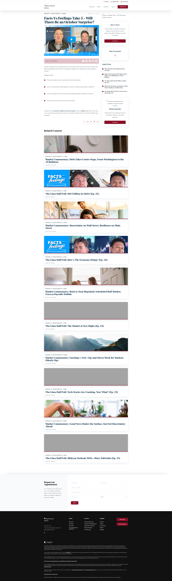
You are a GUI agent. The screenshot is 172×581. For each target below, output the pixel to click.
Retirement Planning (89, 525)
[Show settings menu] (95, 55)
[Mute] (92, 55)
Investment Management (90, 523)
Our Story (71, 523)
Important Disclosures (54, 561)
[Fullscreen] (97, 55)
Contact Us (115, 41)
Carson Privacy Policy (48, 574)
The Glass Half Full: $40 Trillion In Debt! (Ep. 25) (72, 193)
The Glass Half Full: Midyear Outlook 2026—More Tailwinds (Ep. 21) (82, 458)
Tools (113, 6)
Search (106, 1)
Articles (102, 521)
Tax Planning (87, 529)
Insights (106, 6)
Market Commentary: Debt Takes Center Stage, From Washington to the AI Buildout (116, 75)
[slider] (70, 55)
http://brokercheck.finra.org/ (90, 569)
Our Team (71, 525)
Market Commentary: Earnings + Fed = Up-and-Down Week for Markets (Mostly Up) (84, 359)
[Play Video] (45, 55)
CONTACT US (123, 6)
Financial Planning (88, 521)
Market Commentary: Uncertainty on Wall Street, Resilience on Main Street (116, 86)
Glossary (102, 529)
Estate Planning (88, 527)
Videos (101, 523)
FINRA (67, 552)
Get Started (115, 122)
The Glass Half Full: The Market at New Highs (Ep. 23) (74, 326)
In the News (103, 525)
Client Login (125, 1)
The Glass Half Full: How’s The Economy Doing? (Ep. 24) (76, 259)
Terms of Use (55, 574)
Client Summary (122, 524)
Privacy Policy (47, 561)
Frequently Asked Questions (73, 528)
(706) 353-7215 (115, 1)
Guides (101, 527)
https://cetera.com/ (47, 566)
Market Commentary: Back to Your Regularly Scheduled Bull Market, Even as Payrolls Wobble (83, 293)
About (99, 6)
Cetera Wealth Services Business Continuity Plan (67, 561)
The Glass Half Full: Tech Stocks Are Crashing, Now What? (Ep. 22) (81, 392)
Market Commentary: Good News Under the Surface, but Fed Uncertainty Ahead (85, 425)
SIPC (70, 552)
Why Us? (71, 521)
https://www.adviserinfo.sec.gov (78, 569)
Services (91, 6)
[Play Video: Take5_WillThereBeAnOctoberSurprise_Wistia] (71, 39)
